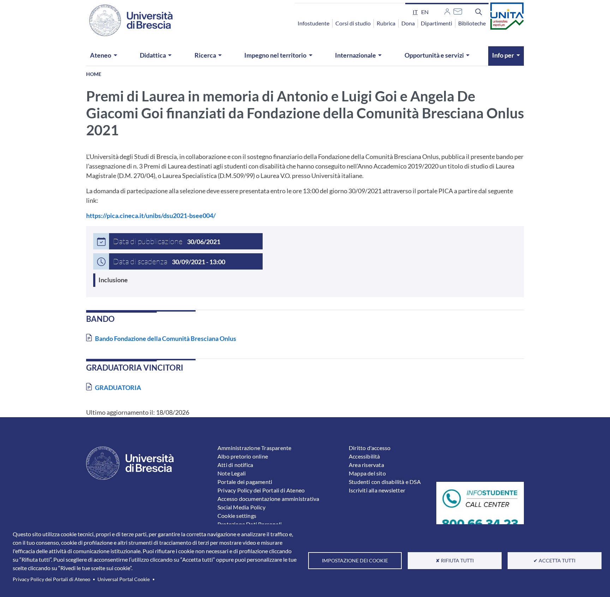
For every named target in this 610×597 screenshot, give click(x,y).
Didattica (153, 55)
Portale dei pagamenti (244, 481)
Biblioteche (472, 23)
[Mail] (457, 10)
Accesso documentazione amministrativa (268, 498)
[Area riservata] (447, 10)
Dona (408, 23)
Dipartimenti (436, 23)
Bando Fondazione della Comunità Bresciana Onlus (165, 338)
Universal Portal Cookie (123, 579)
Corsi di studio (353, 23)
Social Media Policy (241, 507)
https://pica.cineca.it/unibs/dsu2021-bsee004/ (151, 215)
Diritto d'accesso (369, 447)
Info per (503, 55)
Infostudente (313, 23)
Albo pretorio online (242, 456)
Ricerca (205, 55)
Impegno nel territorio (275, 55)
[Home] (127, 20)
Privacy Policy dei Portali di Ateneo (51, 579)
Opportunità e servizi (434, 55)
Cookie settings (236, 515)
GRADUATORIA (118, 387)
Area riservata (366, 464)
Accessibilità (364, 456)
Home (93, 74)
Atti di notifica (235, 464)
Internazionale (355, 55)
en (425, 11)
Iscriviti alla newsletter (377, 490)
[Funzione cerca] (478, 11)
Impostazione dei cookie (355, 560)
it (415, 11)
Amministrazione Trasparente (254, 447)
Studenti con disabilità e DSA (385, 481)
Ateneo (100, 55)
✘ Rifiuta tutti (455, 560)
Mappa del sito (367, 473)
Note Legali (231, 473)
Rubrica (386, 23)
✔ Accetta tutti (554, 560)
